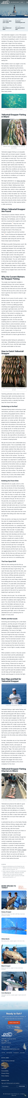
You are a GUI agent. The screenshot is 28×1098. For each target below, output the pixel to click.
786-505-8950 (5, 1047)
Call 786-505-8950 (14, 1026)
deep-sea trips (21, 181)
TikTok (3, 1052)
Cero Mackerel (6, 993)
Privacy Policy (5, 1073)
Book (22, 2)
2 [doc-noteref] (4, 234)
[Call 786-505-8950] (25, 1095)
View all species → (21, 887)
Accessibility (4, 1071)
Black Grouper (6, 966)
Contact (3, 1065)
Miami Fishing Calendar (8, 1060)
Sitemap (3, 1068)
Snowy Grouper (6, 912)
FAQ (2, 1063)
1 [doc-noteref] (12, 223)
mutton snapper (21, 849)
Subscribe (22, 1086)
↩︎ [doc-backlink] (16, 869)
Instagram (9, 1052)
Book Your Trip (14, 1022)
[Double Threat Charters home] (5, 2)
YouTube (22, 1052)
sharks (9, 626)
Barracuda (15, 626)
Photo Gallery (5, 1076)
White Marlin (5, 939)
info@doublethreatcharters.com (10, 1049)
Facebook (16, 1052)
